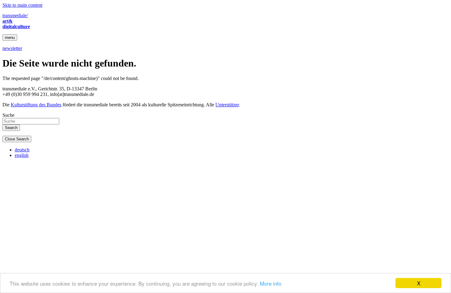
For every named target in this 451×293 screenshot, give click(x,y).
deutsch (22, 149)
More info (270, 283)
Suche (8, 115)
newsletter (12, 48)
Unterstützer (227, 104)
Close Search (17, 139)
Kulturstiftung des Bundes (36, 104)
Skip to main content (22, 5)
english (22, 155)
